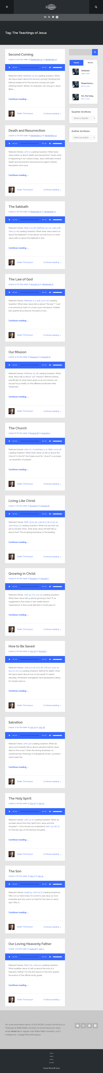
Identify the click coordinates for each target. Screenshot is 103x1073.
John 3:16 (27, 743)
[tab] (76, 63)
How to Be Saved (22, 646)
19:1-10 (12, 671)
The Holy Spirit (20, 798)
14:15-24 (55, 667)
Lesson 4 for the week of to (27, 727)
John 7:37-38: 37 (52, 826)
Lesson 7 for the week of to (29, 506)
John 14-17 (29, 819)
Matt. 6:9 (28, 965)
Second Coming (21, 54)
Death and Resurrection (27, 130)
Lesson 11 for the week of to (32, 212)
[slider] (57, 67)
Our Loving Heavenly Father (30, 944)
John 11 (27, 152)
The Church (18, 428)
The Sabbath (18, 207)
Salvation (16, 722)
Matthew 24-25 (30, 76)
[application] (35, 67)
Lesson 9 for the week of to (29, 357)
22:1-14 (18, 671)
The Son (15, 871)
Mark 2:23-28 (30, 228)
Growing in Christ (22, 573)
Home (51, 1053)
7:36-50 (47, 667)
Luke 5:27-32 (29, 667)
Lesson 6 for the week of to (29, 578)
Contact (51, 1062)
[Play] (9, 67)
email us (15, 1031)
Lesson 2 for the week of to (26, 876)
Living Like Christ (22, 501)
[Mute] (50, 67)
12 (46, 449)
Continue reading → (19, 99)
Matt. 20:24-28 (54, 449)
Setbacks (85, 71)
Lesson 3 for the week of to (26, 803)
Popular (76, 63)
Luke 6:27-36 (43, 522)
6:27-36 (39, 667)
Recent (90, 63)
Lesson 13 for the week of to (33, 59)
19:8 (38, 300)
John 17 (27, 449)
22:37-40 (45, 300)
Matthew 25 (29, 373)
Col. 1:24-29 (37, 595)
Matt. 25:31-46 (30, 522)
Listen (52, 1059)
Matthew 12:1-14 (44, 228)
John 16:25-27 (15, 525)
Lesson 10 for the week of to (31, 284)
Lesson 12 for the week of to (33, 135)
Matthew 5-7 (30, 300)
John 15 (27, 595)
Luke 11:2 (37, 965)
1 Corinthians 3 (38, 449)
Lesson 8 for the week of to (29, 433)
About (51, 1056)
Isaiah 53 (28, 892)
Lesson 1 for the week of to (26, 949)
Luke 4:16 (56, 228)
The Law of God (21, 279)
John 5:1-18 (14, 231)
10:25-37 (54, 522)
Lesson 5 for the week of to (28, 651)
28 (37, 373)
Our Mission (17, 352)
